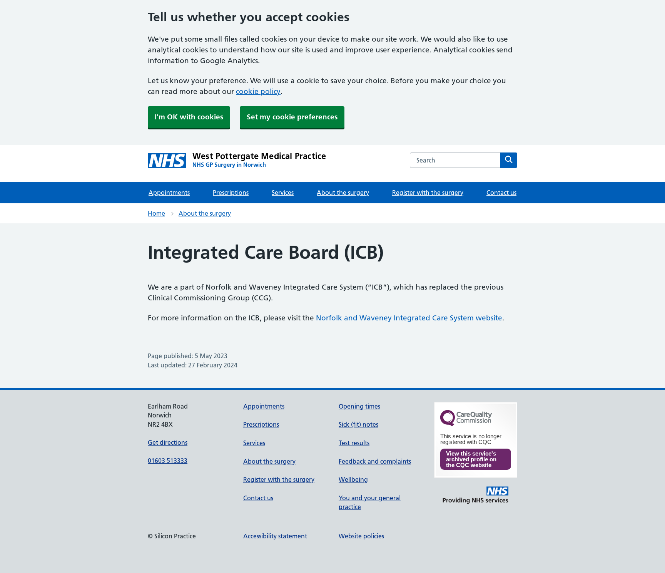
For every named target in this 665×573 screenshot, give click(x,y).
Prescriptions (231, 192)
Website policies (361, 536)
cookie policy (258, 91)
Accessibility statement (275, 536)
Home (156, 213)
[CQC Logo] (466, 424)
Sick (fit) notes (358, 424)
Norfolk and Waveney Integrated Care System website (409, 317)
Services (283, 192)
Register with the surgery (427, 192)
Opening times (359, 406)
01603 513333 (167, 460)
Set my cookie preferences (292, 116)
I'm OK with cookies (189, 116)
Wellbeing (353, 479)
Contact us (501, 192)
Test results (354, 443)
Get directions (167, 442)
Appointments (169, 192)
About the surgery (343, 192)
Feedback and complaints (375, 461)
